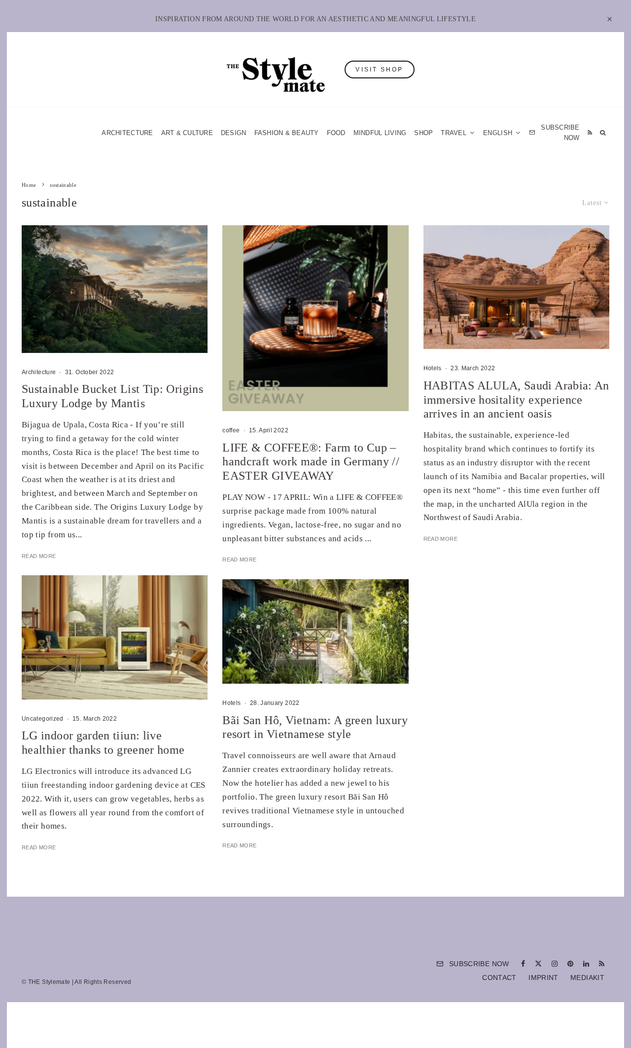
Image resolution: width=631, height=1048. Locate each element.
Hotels (231, 702)
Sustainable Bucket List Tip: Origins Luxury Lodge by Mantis (112, 396)
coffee (231, 430)
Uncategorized (43, 718)
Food (336, 133)
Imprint (543, 977)
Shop (423, 133)
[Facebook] (523, 963)
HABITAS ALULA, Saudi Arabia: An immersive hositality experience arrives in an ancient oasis (516, 399)
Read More (39, 556)
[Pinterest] (570, 963)
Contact (499, 977)
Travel (453, 133)
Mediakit (587, 977)
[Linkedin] (586, 963)
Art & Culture (187, 133)
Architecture (127, 133)
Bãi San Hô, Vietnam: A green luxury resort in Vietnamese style (315, 727)
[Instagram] (554, 963)
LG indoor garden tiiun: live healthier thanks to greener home (103, 742)
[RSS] (590, 132)
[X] (538, 963)
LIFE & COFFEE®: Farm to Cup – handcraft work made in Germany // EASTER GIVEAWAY (310, 462)
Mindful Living (380, 133)
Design (233, 133)
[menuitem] (502, 132)
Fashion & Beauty (286, 133)
